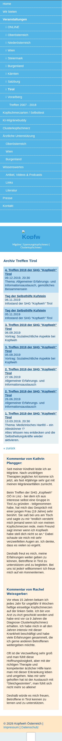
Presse (7, 198)
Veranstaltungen (15, 19)
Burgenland (16, 66)
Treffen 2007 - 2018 (22, 105)
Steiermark (15, 58)
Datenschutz (30, 727)
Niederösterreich (19, 42)
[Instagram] (21, 217)
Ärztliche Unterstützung (19, 136)
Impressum (11, 727)
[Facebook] (31, 217)
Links (9, 182)
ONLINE (13, 27)
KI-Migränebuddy (14, 120)
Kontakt (8, 206)
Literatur (11, 190)
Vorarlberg (15, 97)
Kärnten (13, 73)
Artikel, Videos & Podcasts (24, 175)
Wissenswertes (13, 167)
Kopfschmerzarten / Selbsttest (23, 112)
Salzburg (14, 81)
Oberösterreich (18, 35)
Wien (11, 50)
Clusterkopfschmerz (16, 128)
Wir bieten (10, 11)
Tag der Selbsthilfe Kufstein (25, 296)
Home (7, 3)
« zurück (9, 448)
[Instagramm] (40, 217)
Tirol (11, 89)
